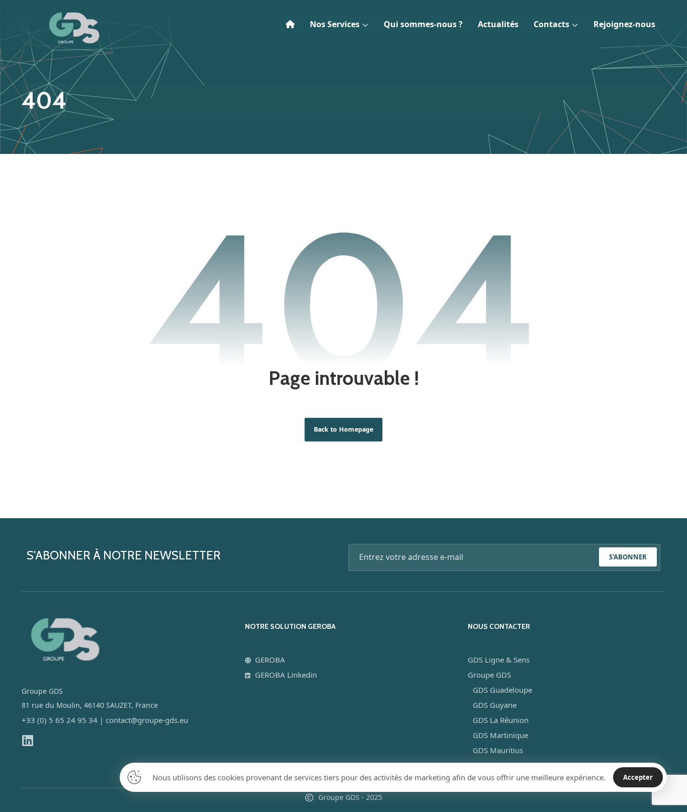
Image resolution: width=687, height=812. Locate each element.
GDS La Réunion (501, 720)
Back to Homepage (344, 429)
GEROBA (270, 660)
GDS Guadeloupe (502, 690)
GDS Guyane (495, 705)
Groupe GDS (489, 675)
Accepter (638, 777)
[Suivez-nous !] (27, 740)
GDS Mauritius (498, 750)
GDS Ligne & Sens (499, 660)
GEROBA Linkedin (286, 675)
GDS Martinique (500, 735)
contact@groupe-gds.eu (147, 720)
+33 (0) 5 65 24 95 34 (60, 720)
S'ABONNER (628, 556)
